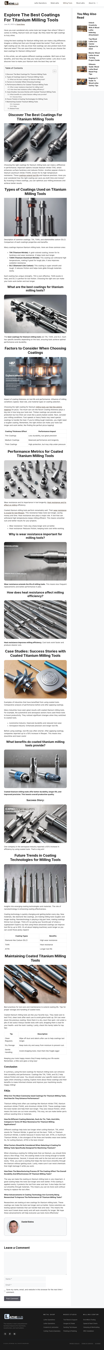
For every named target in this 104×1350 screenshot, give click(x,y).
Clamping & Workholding (91, 1327)
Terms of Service (87, 1343)
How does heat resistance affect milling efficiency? (27, 89)
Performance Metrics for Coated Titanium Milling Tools (27, 85)
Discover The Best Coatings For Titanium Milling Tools (26, 74)
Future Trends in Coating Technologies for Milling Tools (27, 99)
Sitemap (97, 1343)
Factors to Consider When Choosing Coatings (24, 82)
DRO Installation (88, 1331)
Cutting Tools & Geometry (51, 1331)
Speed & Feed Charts (90, 1323)
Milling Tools (67, 3)
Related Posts (14, 108)
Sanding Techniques (70, 1327)
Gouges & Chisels (69, 1323)
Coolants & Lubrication (50, 1327)
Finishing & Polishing (70, 1331)
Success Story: (17, 97)
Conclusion (16, 104)
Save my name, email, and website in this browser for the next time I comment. (34, 1291)
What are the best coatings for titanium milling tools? (27, 79)
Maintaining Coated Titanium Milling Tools (22, 102)
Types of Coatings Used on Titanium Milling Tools (25, 77)
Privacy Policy (75, 1343)
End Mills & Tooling (89, 1319)
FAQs (15, 106)
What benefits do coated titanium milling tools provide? (28, 94)
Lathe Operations (40, 3)
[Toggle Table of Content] (53, 71)
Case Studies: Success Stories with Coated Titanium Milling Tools (31, 92)
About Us (92, 3)
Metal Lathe (55, 3)
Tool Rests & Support (70, 1319)
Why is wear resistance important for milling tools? (26, 87)
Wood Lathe (80, 3)
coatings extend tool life (29, 175)
